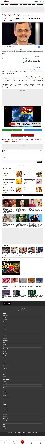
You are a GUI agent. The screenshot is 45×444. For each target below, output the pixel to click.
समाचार (2, 4)
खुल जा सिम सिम (6, 365)
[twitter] (21, 310)
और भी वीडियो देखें (6, 259)
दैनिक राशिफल (5, 406)
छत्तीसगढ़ (4, 331)
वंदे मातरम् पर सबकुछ (14, 4)
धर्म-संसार (31, 139)
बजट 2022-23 (9, 14)
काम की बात (5, 338)
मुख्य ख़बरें (5, 319)
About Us (14, 432)
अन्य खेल (4, 402)
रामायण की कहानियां (6, 141)
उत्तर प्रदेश (4, 317)
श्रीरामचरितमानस (40, 4)
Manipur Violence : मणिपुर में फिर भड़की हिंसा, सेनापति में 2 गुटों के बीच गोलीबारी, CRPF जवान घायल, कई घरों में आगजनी (22, 285)
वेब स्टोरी (4, 357)
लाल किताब (5, 414)
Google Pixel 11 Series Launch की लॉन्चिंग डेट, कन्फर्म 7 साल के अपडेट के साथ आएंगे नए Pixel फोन (35, 297)
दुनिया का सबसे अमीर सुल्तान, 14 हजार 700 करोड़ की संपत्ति (22, 136)
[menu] (2, 2)
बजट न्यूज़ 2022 (16, 14)
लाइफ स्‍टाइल (26, 139)
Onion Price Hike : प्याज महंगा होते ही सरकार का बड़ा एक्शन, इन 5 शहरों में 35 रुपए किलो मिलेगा (6, 285)
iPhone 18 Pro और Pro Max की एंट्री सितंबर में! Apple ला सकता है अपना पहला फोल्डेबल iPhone (19, 297)
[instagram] (26, 310)
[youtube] (24, 310)
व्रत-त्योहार (5, 393)
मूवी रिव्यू (4, 359)
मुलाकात (4, 376)
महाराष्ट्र (4, 334)
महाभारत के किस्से (38, 139)
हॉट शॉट (4, 355)
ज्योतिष (33, 4)
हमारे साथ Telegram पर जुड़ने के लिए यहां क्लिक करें (33, 130)
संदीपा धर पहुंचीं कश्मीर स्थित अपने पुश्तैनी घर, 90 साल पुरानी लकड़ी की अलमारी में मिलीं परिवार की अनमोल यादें (22, 254)
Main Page (10, 432)
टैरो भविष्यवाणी (5, 418)
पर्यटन (4, 363)
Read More (12, 123)
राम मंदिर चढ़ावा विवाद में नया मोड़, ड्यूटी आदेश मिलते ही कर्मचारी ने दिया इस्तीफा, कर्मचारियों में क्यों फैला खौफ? (31, 285)
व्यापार (4, 346)
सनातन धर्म (5, 385)
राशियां (4, 412)
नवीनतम (6, 277)
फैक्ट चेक (4, 344)
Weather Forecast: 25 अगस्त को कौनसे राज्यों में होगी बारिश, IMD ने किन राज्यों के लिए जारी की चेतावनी (40, 285)
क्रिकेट (29, 4)
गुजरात (4, 332)
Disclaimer (24, 432)
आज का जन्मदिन (6, 408)
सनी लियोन (5, 372)
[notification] (43, 1)
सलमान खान (5, 370)
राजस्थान (4, 336)
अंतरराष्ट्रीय (5, 323)
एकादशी (4, 381)
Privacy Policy (34, 432)
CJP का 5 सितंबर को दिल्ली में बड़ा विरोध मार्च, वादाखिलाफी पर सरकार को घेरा (6, 254)
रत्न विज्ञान (4, 428)
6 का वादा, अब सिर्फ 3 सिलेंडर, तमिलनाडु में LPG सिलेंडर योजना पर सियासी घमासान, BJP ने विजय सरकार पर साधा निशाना (14, 285)
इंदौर (4, 325)
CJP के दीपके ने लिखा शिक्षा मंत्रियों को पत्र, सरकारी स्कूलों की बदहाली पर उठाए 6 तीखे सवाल (14, 254)
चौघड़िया (4, 422)
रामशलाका (5, 420)
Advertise (19, 432)
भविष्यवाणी (5, 383)
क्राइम (4, 342)
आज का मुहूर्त (5, 410)
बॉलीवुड (6, 4)
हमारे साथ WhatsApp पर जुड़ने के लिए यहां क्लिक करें (12, 130)
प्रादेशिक (4, 327)
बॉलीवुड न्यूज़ (5, 353)
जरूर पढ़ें (6, 245)
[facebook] (18, 310)
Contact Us (29, 432)
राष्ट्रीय (4, 321)
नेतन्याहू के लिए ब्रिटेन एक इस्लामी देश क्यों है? (31, 254)
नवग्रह (4, 426)
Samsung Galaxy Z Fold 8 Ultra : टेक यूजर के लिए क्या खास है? (6, 297)
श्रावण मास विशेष (23, 4)
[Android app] (7, 303)
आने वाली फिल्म (5, 367)
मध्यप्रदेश (4, 329)
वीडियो (5, 257)
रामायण (4, 389)
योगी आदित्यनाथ (5, 315)
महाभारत (4, 391)
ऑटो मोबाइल (5, 340)
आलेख (4, 361)
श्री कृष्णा (4, 387)
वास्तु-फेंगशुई (5, 416)
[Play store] (41, 1)
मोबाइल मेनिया (7, 288)
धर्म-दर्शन (4, 395)
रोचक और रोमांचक (15, 141)
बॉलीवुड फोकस (5, 368)
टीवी (4, 374)
